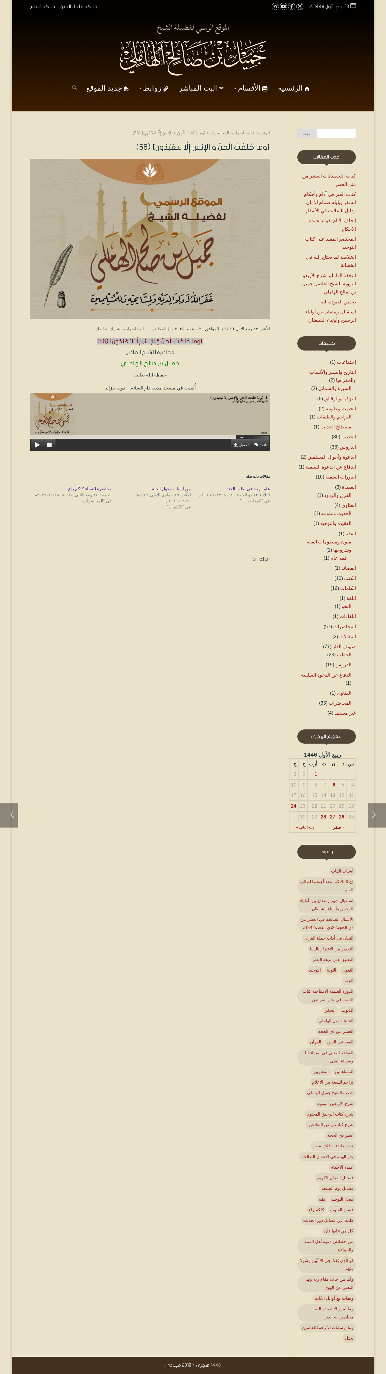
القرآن (315, 1041)
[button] (371, 1334)
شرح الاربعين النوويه (335, 1103)
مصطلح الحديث (336, 426)
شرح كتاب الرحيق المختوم (330, 1114)
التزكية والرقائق (340, 398)
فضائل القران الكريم (335, 1177)
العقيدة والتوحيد (335, 523)
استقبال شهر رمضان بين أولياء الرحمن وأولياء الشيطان (326, 904)
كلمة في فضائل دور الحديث (328, 1220)
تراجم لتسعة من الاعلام (332, 1082)
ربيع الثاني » (305, 827)
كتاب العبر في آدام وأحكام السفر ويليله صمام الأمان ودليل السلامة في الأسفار (330, 202)
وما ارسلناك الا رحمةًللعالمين (327, 1327)
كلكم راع (316, 1209)
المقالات (347, 636)
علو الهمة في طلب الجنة (248, 488)
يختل (349, 1338)
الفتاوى (348, 505)
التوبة (331, 970)
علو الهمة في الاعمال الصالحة (327, 1156)
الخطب (348, 436)
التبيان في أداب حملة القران (328, 938)
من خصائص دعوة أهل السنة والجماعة (328, 1245)
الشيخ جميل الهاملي (335, 1020)
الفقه (351, 533)
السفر (330, 1010)
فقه (322, 1199)
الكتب (350, 578)
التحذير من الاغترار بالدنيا (331, 948)
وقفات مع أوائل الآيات (334, 1298)
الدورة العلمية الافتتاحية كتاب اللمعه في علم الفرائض (328, 995)
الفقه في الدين (340, 1041)
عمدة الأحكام (342, 1167)
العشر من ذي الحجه (335, 1031)
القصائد (348, 568)
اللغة (351, 598)
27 (332, 816)
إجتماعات (346, 362)
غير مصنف (345, 713)
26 (341, 816)
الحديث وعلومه (341, 408)
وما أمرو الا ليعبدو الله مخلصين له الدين (334, 1312)
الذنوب (347, 1010)
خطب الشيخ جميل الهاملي (330, 1092)
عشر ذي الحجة (340, 1135)
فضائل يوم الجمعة (337, 1188)
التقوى (347, 970)
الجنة (349, 980)
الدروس (348, 447)
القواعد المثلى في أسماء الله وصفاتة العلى (327, 1056)
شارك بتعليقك (108, 328)
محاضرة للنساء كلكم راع (90, 488)
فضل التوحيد (342, 1199)
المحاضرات (156, 328)
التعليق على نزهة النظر (333, 959)
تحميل (243, 445)
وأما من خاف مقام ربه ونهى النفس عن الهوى (328, 1283)
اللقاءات (348, 616)
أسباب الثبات (342, 871)
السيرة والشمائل (334, 388)
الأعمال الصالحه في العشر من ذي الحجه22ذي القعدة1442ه (326, 923)
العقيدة (349, 487)
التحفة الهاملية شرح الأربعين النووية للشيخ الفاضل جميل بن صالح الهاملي (328, 283)
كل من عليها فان (338, 1230)
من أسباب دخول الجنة (171, 488)
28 (323, 816)
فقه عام (339, 558)
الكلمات (348, 588)
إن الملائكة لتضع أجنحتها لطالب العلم (326, 885)
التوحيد (315, 970)
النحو (346, 606)
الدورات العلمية (340, 476)
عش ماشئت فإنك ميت (333, 1145)
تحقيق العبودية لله (338, 301)
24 (293, 806)
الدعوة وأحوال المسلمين (332, 457)
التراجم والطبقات (334, 416)
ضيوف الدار (344, 646)
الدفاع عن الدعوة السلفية (330, 466)
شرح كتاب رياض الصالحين (330, 1124)
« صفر (339, 827)
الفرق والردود (337, 495)
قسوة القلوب (341, 1209)
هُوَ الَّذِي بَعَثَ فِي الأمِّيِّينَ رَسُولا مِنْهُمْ (326, 1264)
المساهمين (344, 1071)
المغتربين (320, 1071)
